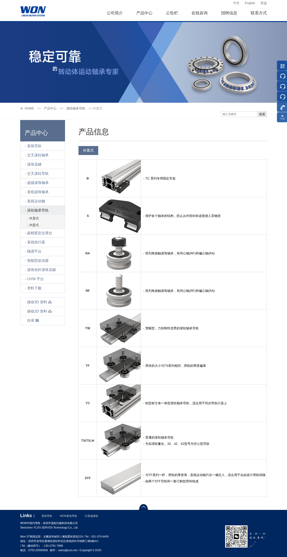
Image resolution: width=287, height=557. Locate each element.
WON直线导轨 (68, 516)
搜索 (262, 114)
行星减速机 (91, 516)
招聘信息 (229, 13)
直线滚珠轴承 (38, 192)
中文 (236, 3)
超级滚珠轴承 (38, 183)
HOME (29, 108)
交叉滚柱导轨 (38, 173)
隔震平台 (34, 251)
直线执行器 (36, 242)
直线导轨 (34, 146)
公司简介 (115, 13)
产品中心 (144, 13)
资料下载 (34, 288)
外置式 (34, 218)
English (250, 3)
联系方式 (259, 13)
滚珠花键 (34, 164)
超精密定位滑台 (39, 233)
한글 (264, 3)
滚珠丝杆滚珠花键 (41, 270)
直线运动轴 (36, 201)
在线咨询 (199, 13)
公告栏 (172, 13)
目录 (30, 320)
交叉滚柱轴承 (38, 155)
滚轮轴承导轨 (75, 108)
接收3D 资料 (37, 302)
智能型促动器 (38, 260)
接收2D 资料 (37, 311)
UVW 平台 (35, 279)
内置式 (34, 225)
